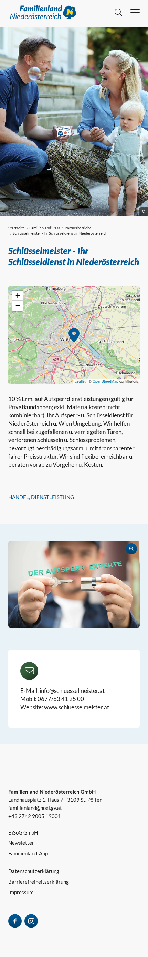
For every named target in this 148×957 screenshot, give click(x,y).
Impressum (20, 892)
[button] (74, 335)
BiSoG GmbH (23, 832)
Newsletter (21, 843)
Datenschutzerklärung (33, 871)
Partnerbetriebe (78, 228)
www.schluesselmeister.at (76, 707)
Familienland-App (28, 853)
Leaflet (80, 381)
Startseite (16, 228)
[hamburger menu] (135, 12)
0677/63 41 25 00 (61, 698)
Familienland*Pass (44, 228)
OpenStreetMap (105, 381)
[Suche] (118, 12)
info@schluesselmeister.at (72, 690)
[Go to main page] (61, 12)
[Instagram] (31, 921)
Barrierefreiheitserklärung (38, 881)
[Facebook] (15, 921)
